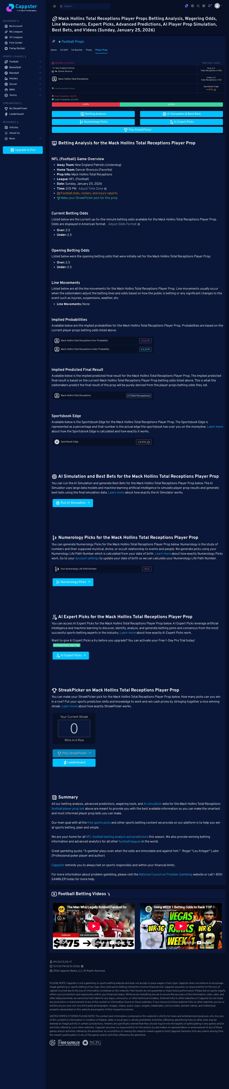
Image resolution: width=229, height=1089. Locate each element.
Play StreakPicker (74, 753)
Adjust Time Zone (91, 189)
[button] (217, 5)
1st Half (64, 50)
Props (89, 50)
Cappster (58, 865)
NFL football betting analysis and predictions (117, 837)
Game (54, 50)
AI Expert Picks (71, 656)
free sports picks (99, 823)
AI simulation (152, 804)
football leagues (130, 842)
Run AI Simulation (73, 503)
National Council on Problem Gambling (165, 875)
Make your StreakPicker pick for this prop (89, 198)
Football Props (73, 42)
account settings (87, 559)
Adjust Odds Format (122, 224)
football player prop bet (68, 809)
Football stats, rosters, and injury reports (89, 193)
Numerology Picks (73, 582)
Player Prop (101, 50)
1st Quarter (77, 50)
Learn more (215, 427)
